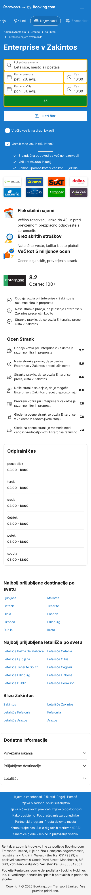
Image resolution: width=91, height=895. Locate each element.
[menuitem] (19, 21)
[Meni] (82, 7)
